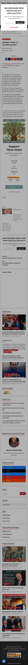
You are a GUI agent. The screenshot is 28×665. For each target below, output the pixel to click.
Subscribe (20, 23)
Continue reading (14, 27)
